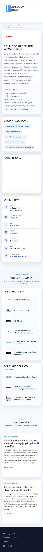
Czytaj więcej (8, 467)
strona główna (9, 533)
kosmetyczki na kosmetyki (15, 142)
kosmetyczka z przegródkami (16, 137)
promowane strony (10, 538)
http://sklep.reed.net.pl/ (18, 256)
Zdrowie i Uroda (17, 25)
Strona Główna (7, 25)
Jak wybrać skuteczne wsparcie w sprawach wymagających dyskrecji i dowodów (21, 443)
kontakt (6, 542)
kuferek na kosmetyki (13, 131)
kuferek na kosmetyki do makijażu (17, 126)
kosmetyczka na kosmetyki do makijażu (19, 147)
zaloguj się (7, 546)
